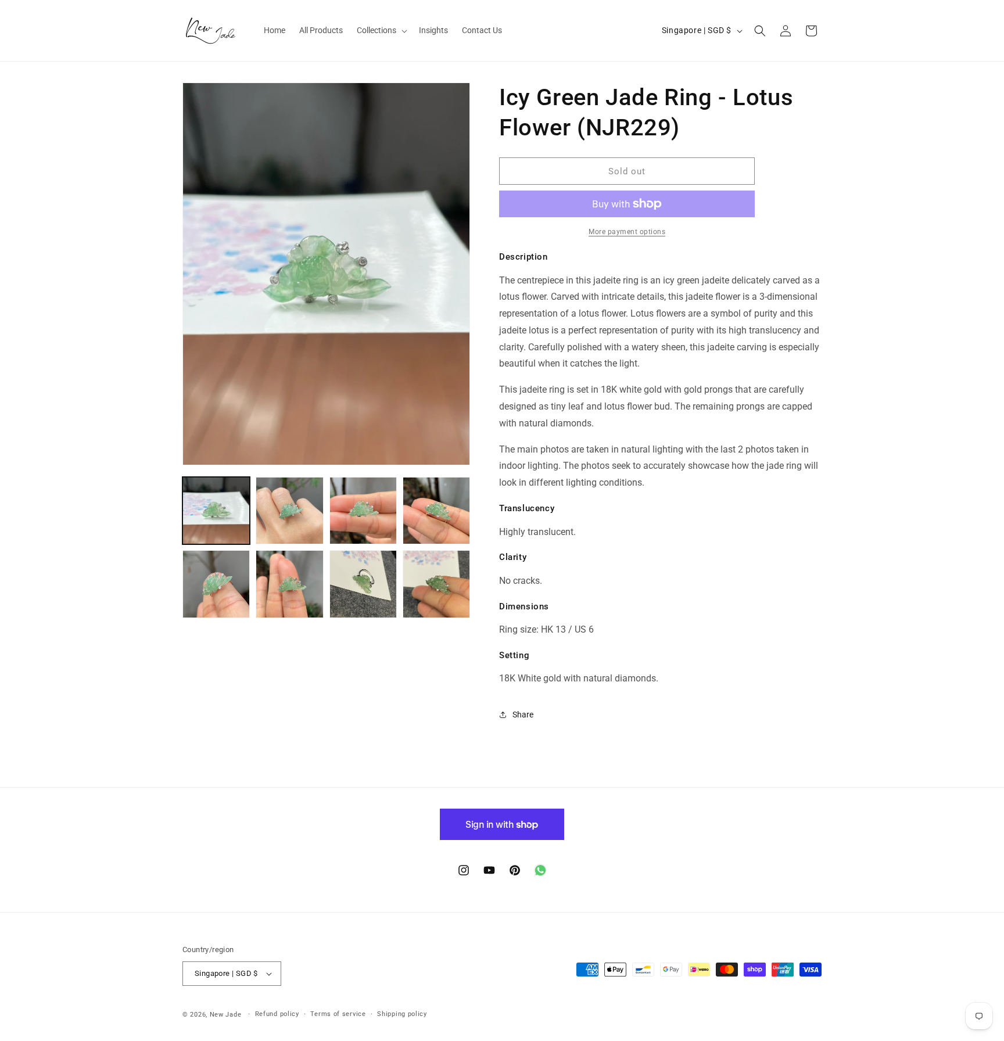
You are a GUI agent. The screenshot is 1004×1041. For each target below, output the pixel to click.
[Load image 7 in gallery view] (363, 584)
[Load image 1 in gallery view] (216, 510)
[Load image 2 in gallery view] (289, 510)
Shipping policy (402, 1014)
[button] (381, 30)
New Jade (226, 1014)
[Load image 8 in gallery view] (436, 584)
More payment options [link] (627, 232)
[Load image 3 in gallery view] (363, 510)
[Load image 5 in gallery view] (216, 584)
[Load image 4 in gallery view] (436, 510)
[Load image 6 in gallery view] (289, 584)
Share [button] (522, 714)
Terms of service (337, 1014)
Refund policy (277, 1014)
